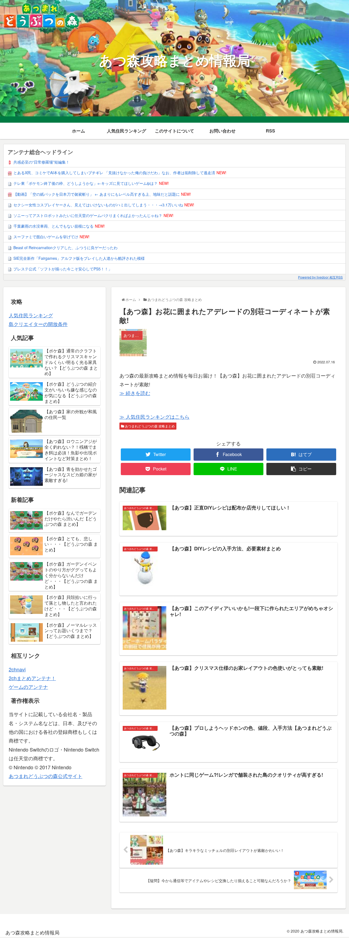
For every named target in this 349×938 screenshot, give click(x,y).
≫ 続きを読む (134, 392)
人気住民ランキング (31, 315)
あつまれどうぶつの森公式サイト (45, 775)
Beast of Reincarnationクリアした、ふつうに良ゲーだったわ (65, 247)
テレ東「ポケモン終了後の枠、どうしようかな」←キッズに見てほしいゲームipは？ (85, 183)
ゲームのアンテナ (28, 686)
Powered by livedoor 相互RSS (320, 277)
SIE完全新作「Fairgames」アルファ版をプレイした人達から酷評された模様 (79, 258)
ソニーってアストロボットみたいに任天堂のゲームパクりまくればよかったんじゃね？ (87, 215)
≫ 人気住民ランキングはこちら (154, 416)
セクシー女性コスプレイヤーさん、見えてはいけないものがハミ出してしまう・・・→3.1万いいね (98, 204)
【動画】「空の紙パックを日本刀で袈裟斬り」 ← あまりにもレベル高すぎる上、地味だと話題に (96, 194)
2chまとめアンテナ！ (32, 677)
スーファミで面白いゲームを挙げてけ (45, 236)
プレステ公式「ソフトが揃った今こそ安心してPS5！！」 (62, 269)
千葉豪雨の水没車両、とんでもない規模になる (53, 226)
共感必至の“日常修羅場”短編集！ (41, 162)
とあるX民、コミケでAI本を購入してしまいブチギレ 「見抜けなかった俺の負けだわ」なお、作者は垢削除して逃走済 (114, 172)
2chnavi (17, 669)
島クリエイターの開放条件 (38, 323)
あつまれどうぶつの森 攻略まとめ (149, 426)
